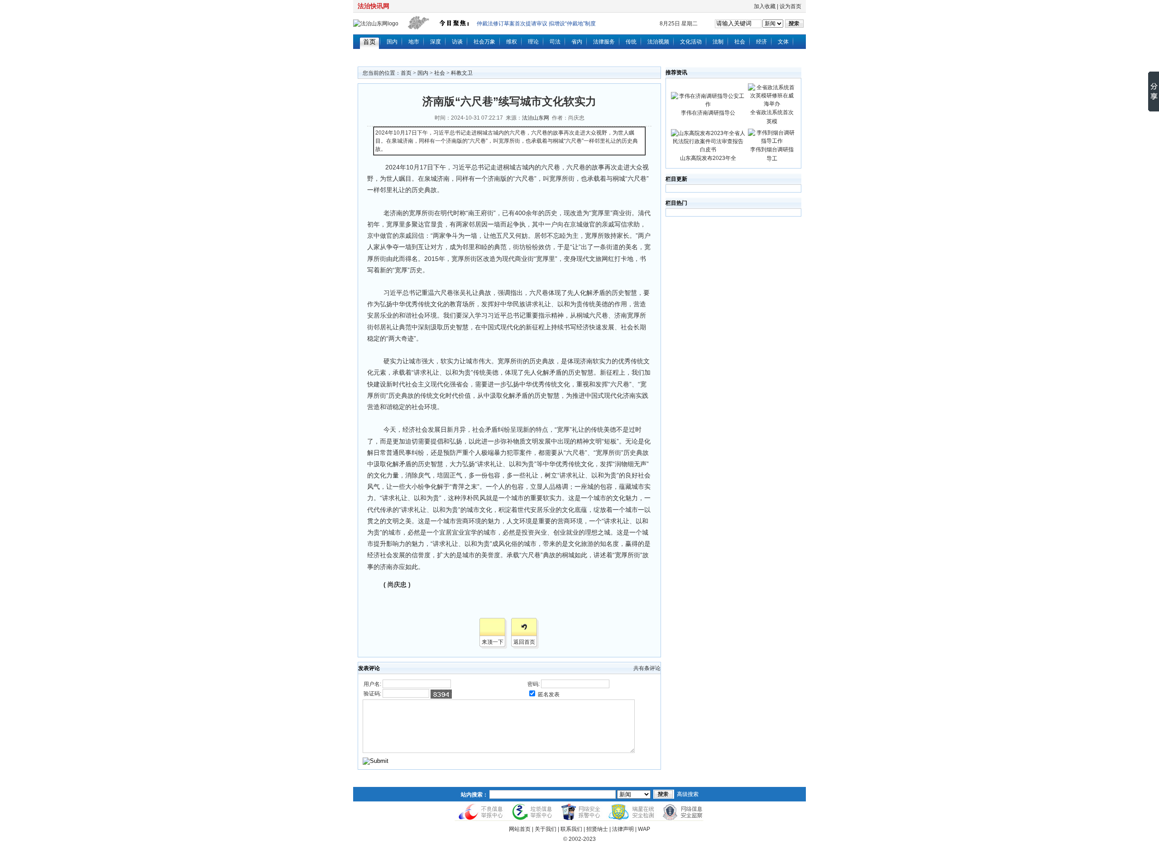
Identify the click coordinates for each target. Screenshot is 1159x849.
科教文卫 (462, 73)
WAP (644, 829)
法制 (718, 42)
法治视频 (658, 42)
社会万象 (484, 42)
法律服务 (604, 42)
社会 (739, 42)
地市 (413, 42)
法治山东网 (535, 118)
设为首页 (790, 6)
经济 (761, 42)
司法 (555, 42)
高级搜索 (688, 794)
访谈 (457, 42)
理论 (533, 42)
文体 (783, 42)
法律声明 (623, 829)
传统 (631, 42)
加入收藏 (765, 6)
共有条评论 (647, 668)
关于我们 (545, 829)
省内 (576, 42)
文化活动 (691, 42)
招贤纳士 (597, 829)
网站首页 (520, 829)
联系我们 (571, 829)
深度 (435, 42)
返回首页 (524, 642)
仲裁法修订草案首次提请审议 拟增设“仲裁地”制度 (536, 23)
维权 (511, 42)
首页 (369, 41)
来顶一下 (492, 642)
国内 (392, 42)
